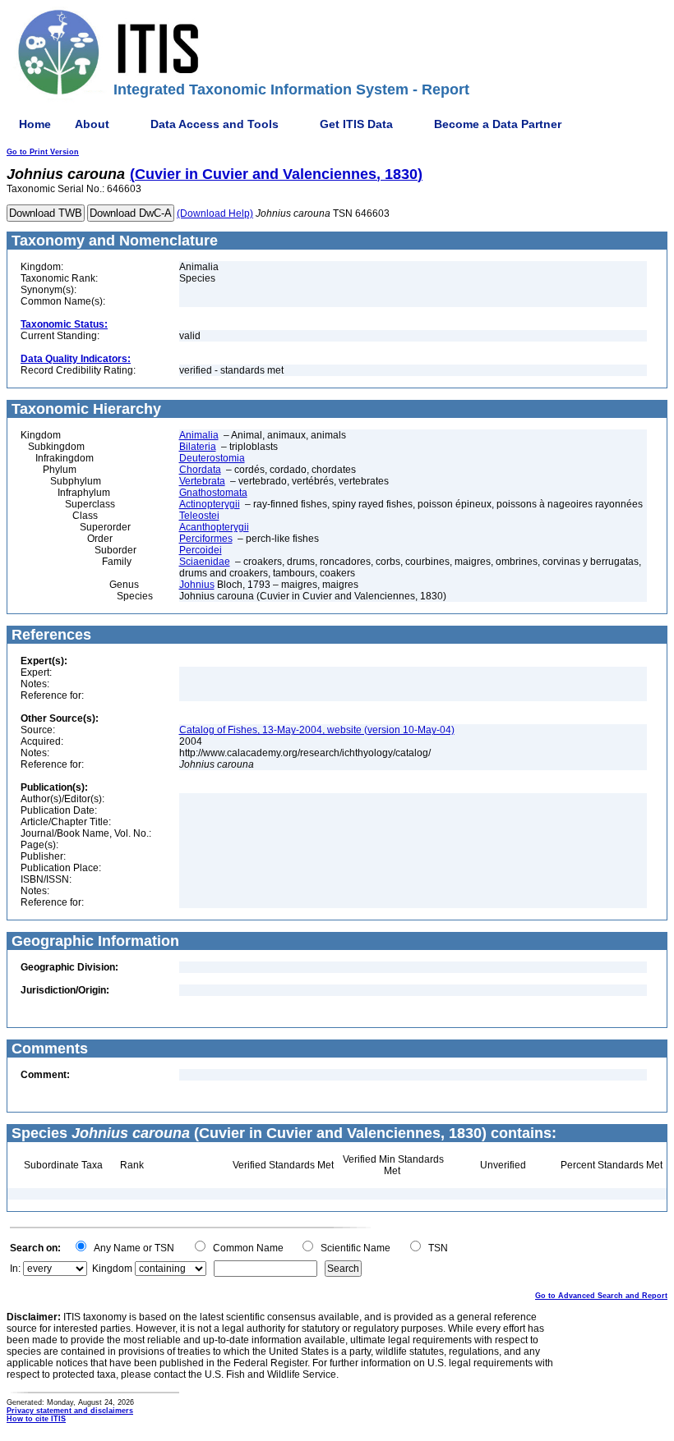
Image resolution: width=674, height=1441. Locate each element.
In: (15, 1268)
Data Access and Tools (214, 124)
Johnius (197, 584)
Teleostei (199, 515)
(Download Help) (215, 213)
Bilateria (197, 446)
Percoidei (200, 550)
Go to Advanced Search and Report (601, 1296)
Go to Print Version (43, 152)
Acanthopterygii (214, 527)
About (92, 124)
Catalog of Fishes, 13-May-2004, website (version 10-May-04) (317, 730)
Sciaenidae (204, 561)
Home (35, 124)
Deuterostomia (212, 458)
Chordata (200, 469)
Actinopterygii (209, 504)
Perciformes (206, 538)
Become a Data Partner (497, 124)
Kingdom (112, 1268)
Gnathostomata (213, 492)
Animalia (199, 435)
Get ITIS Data (356, 124)
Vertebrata (202, 481)
